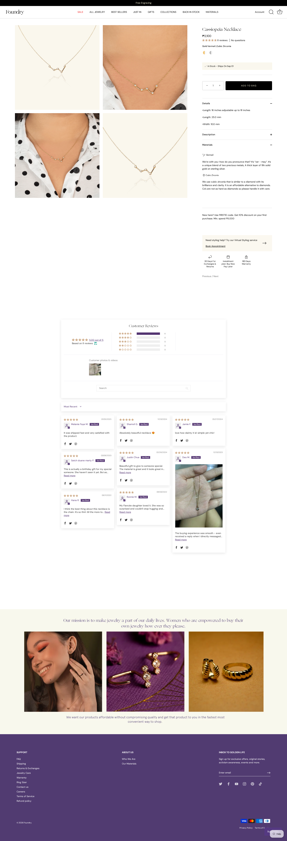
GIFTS (151, 11)
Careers (21, 791)
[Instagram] (244, 783)
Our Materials (129, 763)
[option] (143, 3)
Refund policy (24, 800)
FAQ (19, 758)
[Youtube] (236, 783)
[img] (71, 419)
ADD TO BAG (249, 85)
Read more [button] (125, 472)
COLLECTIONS (168, 11)
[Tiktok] (260, 783)
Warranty (22, 777)
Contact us (22, 786)
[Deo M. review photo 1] (199, 496)
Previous (207, 276)
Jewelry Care (24, 772)
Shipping (21, 763)
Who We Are (128, 758)
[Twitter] (220, 783)
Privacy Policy (246, 828)
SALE (80, 11)
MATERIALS (212, 11)
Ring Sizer (22, 782)
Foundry (27, 822)
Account (259, 11)
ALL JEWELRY (97, 11)
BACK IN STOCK (191, 11)
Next (215, 276)
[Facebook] (228, 783)
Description (208, 134)
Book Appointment (215, 246)
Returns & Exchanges (28, 768)
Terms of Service (25, 796)
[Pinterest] (252, 783)
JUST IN (137, 11)
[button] (209, 40)
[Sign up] (268, 772)
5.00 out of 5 (96, 339)
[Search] (271, 12)
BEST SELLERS (119, 11)
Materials (207, 144)
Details (206, 103)
